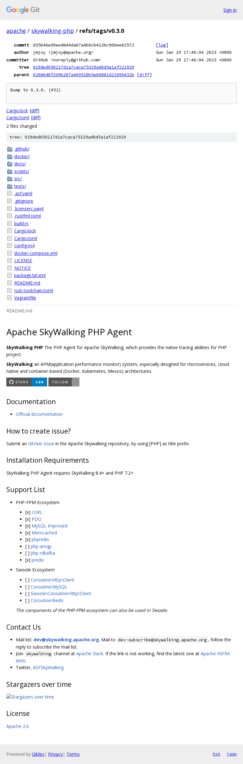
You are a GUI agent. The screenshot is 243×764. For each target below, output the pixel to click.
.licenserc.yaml (29, 209)
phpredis (40, 539)
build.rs (21, 223)
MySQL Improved (49, 526)
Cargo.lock (17, 111)
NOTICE (22, 268)
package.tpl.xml (30, 275)
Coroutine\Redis (47, 600)
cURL (37, 512)
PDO (36, 519)
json (232, 754)
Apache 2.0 (17, 726)
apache (16, 30)
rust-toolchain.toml (33, 290)
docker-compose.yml (35, 253)
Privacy (55, 754)
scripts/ (21, 171)
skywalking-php (52, 30)
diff (144, 74)
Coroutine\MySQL (49, 587)
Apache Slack (89, 653)
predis (38, 560)
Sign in (230, 10)
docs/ (20, 164)
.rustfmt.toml (27, 216)
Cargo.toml (17, 117)
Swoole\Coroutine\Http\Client (61, 593)
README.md (27, 283)
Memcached (44, 533)
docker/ (22, 156)
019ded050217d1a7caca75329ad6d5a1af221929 (83, 67)
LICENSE (23, 260)
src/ (18, 179)
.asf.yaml (23, 193)
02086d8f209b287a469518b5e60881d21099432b (83, 74)
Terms (73, 754)
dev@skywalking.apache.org (66, 640)
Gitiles (38, 754)
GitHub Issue (41, 444)
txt (216, 754)
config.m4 (24, 246)
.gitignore (23, 201)
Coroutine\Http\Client (52, 580)
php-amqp (41, 546)
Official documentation (39, 414)
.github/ (21, 149)
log (162, 45)
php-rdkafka (43, 553)
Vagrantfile (25, 298)
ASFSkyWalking (48, 667)
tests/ (20, 186)
